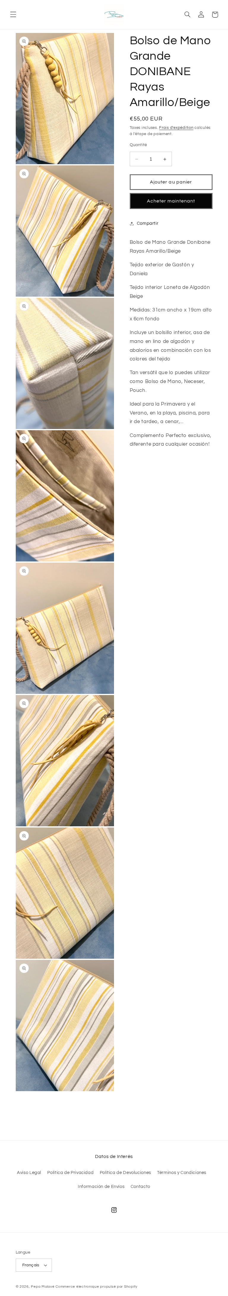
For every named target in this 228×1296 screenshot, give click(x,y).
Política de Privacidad (70, 1172)
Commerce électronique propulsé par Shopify (96, 1286)
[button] (13, 14)
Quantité (138, 145)
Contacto (140, 1186)
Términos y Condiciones (181, 1172)
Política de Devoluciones (125, 1172)
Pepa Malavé (42, 1286)
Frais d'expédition (176, 128)
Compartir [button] (148, 223)
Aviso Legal (29, 1172)
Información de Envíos (101, 1186)
